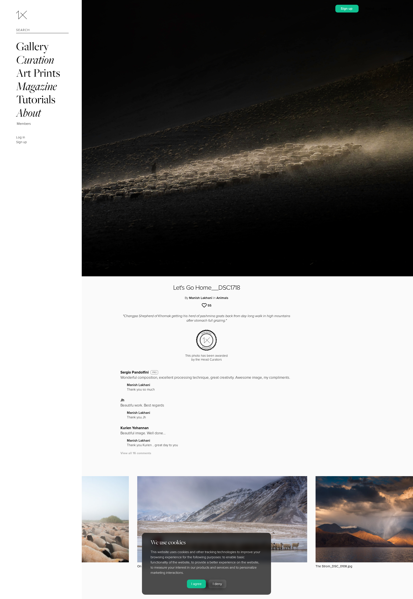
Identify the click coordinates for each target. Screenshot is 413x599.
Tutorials (35, 99)
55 (209, 305)
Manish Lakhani (200, 298)
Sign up (21, 142)
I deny (217, 584)
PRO (154, 372)
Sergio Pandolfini (134, 372)
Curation (35, 59)
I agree (196, 584)
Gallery (32, 46)
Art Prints (38, 73)
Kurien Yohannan (134, 428)
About (28, 112)
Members (24, 124)
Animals (222, 298)
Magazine (36, 86)
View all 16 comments (135, 453)
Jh (122, 400)
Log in (20, 137)
